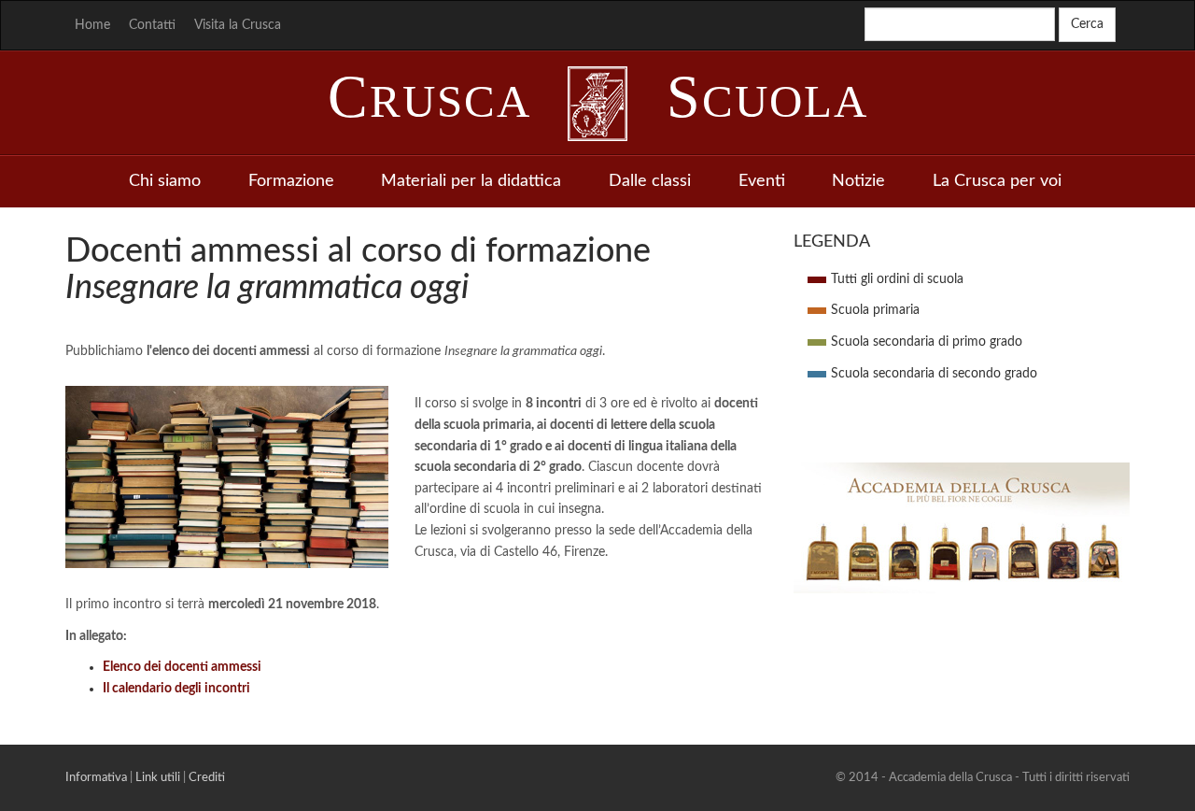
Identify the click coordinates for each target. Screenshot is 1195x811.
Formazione (291, 181)
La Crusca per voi (997, 181)
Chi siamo (165, 181)
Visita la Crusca (237, 25)
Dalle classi (650, 181)
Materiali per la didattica (471, 181)
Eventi (761, 181)
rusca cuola (598, 101)
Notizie (858, 181)
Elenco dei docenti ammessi (182, 667)
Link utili (157, 777)
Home (92, 25)
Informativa (96, 777)
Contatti (152, 25)
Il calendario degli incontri (176, 688)
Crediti (207, 777)
